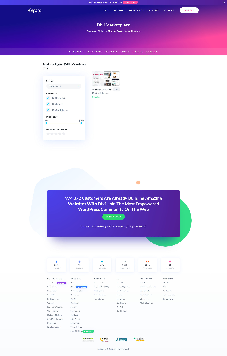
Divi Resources (122, 291)
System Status (99, 299)
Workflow (51, 303)
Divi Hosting (75, 311)
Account (169, 10)
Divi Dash (74, 315)
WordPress (121, 299)
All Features (51, 283)
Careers (166, 287)
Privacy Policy (168, 299)
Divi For (118, 10)
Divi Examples (145, 291)
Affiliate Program (146, 303)
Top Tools (120, 307)
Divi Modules (52, 287)
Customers (152, 52)
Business (120, 295)
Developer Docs (99, 295)
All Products (136, 10)
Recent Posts (121, 283)
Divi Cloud (74, 295)
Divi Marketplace (76, 291)
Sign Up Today (113, 217)
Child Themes (94, 52)
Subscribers (125, 266)
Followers (56, 266)
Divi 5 (72, 287)
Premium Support (53, 327)
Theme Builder (52, 311)
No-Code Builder (53, 299)
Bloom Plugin (75, 323)
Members (79, 266)
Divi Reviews (144, 299)
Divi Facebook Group (148, 287)
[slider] (46, 123)
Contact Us (167, 291)
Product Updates (123, 287)
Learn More (130, 2)
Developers (51, 323)
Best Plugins (121, 303)
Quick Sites (51, 295)
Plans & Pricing (76, 331)
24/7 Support (98, 291)
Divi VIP (73, 307)
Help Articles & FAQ (101, 287)
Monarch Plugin (76, 327)
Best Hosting (121, 311)
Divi (106, 10)
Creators (138, 52)
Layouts (125, 52)
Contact (154, 10)
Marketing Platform (54, 315)
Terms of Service (169, 295)
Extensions (111, 52)
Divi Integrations (146, 295)
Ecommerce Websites (55, 307)
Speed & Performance (55, 319)
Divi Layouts (51, 291)
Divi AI (73, 299)
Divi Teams (74, 303)
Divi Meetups (145, 283)
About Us (166, 283)
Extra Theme (75, 319)
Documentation (99, 283)
